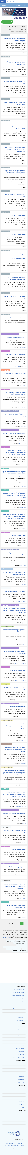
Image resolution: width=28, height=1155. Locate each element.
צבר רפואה (23, 842)
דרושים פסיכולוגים (11, 941)
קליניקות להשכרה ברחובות (18, 1002)
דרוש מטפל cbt (21, 1054)
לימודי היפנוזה (21, 1126)
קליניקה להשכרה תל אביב (18, 989)
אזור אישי (9, 2)
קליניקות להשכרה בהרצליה (18, 1005)
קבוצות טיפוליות (21, 1095)
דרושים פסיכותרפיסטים (21, 945)
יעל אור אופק (23, 877)
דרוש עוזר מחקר (20, 1039)
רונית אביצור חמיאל (21, 601)
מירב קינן (24, 584)
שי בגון (24, 623)
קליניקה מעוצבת (20, 1017)
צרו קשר (20, 1143)
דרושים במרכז (23, 950)
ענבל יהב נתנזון (22, 443)
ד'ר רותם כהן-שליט (22, 407)
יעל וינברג (23, 546)
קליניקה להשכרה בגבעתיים (18, 1011)
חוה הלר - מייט (22, 486)
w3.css (18, 1149)
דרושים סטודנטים (7, 947)
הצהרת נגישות (13, 1143)
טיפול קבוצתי (15, 950)
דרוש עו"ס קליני (21, 1051)
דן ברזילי (24, 860)
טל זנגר (24, 385)
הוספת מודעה (6, 22)
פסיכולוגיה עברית (20, 5)
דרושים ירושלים (21, 1067)
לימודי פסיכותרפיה (20, 1114)
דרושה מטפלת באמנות (19, 1042)
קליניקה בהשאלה (20, 1020)
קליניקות (24, 949)
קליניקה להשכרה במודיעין (18, 1008)
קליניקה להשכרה (17, 949)
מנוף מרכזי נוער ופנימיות (20, 806)
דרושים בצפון (9, 949)
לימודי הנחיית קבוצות (19, 1123)
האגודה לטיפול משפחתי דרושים (19, 947)
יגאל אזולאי (23, 426)
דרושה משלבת (21, 1045)
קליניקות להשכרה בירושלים (18, 992)
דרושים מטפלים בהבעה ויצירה (19, 943)
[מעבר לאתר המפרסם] (14, 11)
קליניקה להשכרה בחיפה (19, 999)
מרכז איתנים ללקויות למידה (20, 663)
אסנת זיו (24, 917)
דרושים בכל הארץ (20, 1079)
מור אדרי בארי (23, 347)
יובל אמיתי (23, 464)
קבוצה (23, 1107)
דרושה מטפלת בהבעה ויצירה (18, 1033)
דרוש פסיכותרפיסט (20, 1048)
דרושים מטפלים (21, 1036)
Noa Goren (17, 366)
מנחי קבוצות (21, 1104)
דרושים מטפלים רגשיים (21, 941)
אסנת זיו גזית (23, 565)
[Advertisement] (14, 967)
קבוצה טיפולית (21, 1089)
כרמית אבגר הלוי (22, 717)
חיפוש (2, 2)
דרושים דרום (21, 1073)
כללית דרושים (21, 1082)
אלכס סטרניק (23, 740)
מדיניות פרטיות (15, 1145)
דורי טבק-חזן (23, 898)
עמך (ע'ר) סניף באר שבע (20, 699)
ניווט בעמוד (4, 5)
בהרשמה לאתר (6, 937)
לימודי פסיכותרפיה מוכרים (18, 1120)
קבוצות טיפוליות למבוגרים (18, 1098)
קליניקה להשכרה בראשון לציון (18, 995)
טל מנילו (24, 823)
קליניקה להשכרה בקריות (19, 1014)
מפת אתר (7, 1145)
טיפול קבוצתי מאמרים (19, 1092)
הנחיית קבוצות (21, 1101)
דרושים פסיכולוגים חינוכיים (18, 1057)
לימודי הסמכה (21, 1117)
